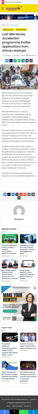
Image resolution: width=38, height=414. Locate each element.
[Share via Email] (27, 60)
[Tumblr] (17, 194)
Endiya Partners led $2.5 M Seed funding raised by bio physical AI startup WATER (9, 375)
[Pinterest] (21, 194)
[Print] (31, 60)
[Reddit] (25, 194)
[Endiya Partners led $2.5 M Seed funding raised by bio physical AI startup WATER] (10, 365)
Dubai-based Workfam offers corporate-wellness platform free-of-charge (27, 274)
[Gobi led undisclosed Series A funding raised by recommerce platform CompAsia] (10, 238)
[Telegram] (23, 60)
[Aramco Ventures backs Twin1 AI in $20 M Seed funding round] (28, 337)
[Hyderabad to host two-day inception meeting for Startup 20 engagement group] (28, 238)
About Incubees (17, 406)
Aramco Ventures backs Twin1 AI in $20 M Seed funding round (28, 346)
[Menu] (3, 9)
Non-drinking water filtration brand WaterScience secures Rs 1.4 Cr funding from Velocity (10, 274)
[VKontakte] (29, 194)
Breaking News (14, 25)
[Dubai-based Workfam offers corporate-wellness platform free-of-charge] (28, 263)
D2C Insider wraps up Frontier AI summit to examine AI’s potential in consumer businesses (28, 376)
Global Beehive (21, 29)
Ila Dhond (8, 55)
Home (5, 25)
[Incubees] (13, 8)
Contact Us (27, 406)
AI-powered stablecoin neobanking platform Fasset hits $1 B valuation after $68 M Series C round (10, 349)
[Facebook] (7, 60)
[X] (11, 60)
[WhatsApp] (19, 60)
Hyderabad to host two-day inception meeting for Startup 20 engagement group (27, 249)
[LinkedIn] (15, 60)
